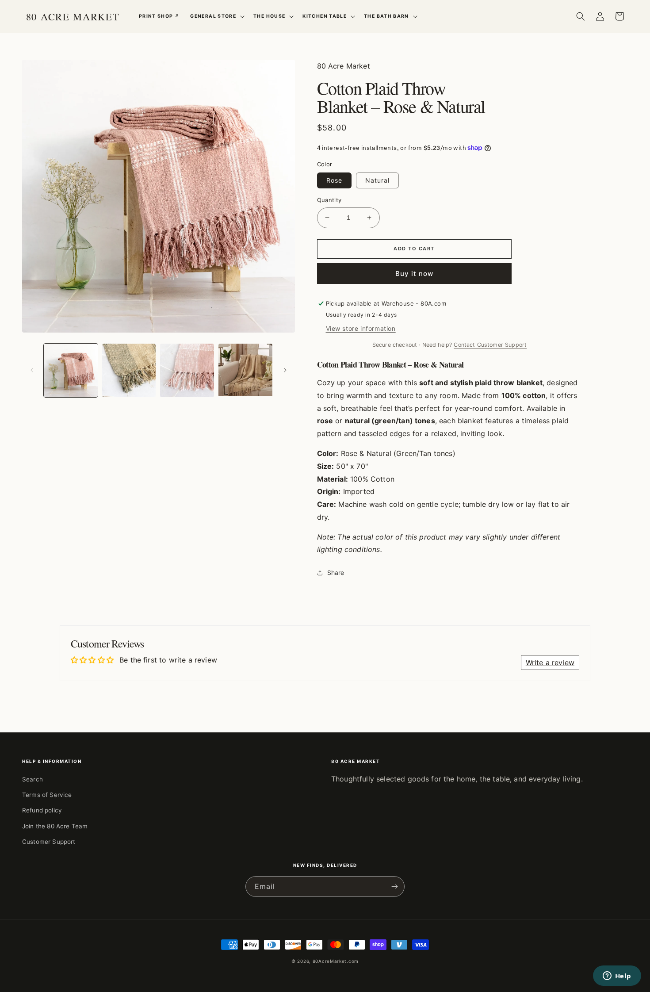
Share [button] (335, 572)
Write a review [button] (550, 662)
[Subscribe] (394, 886)
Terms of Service (47, 794)
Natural (377, 180)
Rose (334, 180)
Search (32, 779)
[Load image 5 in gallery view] (245, 371)
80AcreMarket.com (336, 961)
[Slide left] (32, 370)
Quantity (329, 199)
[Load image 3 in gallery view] (129, 371)
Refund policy (42, 810)
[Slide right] (285, 370)
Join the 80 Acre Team (55, 826)
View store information (361, 328)
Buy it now (414, 273)
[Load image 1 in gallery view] (71, 371)
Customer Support (49, 841)
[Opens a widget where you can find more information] (617, 976)
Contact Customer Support (490, 344)
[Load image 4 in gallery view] (187, 371)
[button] (216, 16)
